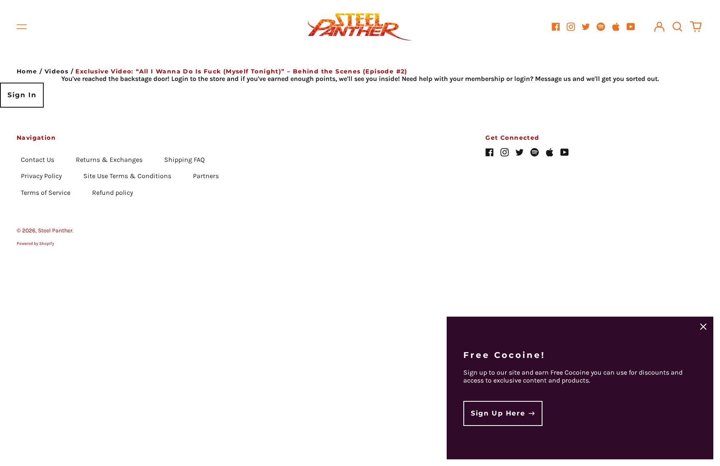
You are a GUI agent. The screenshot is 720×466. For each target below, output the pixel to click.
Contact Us (37, 160)
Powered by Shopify (35, 243)
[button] (677, 26)
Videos (56, 71)
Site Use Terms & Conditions (127, 176)
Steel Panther (55, 230)
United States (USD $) (664, 240)
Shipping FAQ (184, 160)
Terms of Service (45, 192)
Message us (553, 79)
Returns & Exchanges (109, 160)
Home (27, 71)
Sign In (22, 95)
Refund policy (112, 192)
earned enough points (301, 79)
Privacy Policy (41, 176)
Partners (206, 176)
